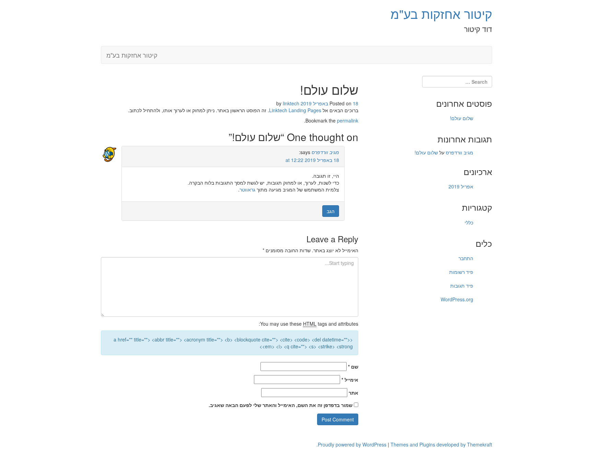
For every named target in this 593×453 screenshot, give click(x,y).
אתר (353, 392)
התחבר (465, 258)
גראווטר (247, 189)
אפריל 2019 (461, 186)
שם (353, 366)
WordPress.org (457, 299)
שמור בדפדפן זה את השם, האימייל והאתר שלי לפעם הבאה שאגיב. (280, 405)
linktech (291, 103)
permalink (347, 120)
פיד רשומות (461, 271)
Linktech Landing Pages (295, 110)
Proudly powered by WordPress (352, 444)
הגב (331, 211)
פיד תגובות (461, 285)
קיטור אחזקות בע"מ (441, 13)
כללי (469, 222)
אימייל (349, 379)
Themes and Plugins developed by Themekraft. (404, 444)
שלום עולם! (461, 118)
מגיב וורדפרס (325, 152)
